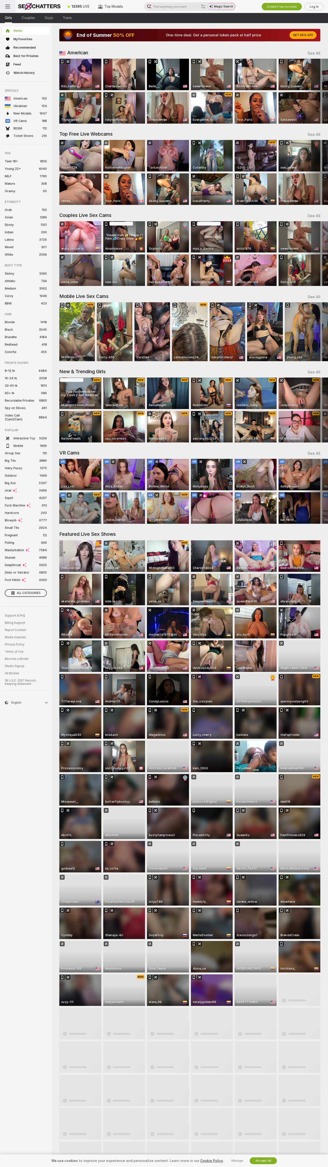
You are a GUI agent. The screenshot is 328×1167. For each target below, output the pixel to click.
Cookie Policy (211, 1161)
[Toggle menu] (7, 6)
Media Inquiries (15, 637)
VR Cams (69, 453)
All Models (12, 673)
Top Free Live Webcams (86, 134)
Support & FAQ (15, 615)
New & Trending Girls (82, 371)
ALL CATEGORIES (29, 593)
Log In (314, 6)
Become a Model (16, 659)
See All (314, 53)
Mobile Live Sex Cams (84, 296)
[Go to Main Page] (39, 6)
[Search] (203, 6)
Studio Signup (14, 666)
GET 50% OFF (303, 35)
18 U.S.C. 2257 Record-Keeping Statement (21, 682)
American (77, 53)
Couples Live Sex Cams (85, 215)
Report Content (15, 630)
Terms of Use (14, 651)
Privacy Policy (14, 644)
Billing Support (15, 623)
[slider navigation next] (316, 91)
